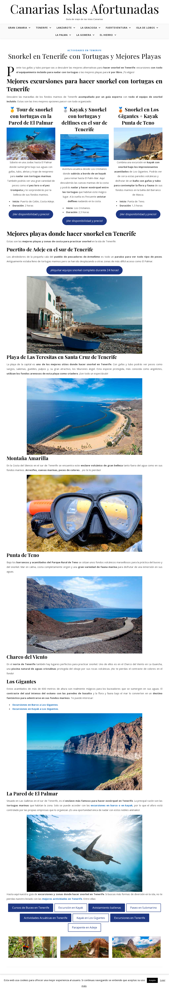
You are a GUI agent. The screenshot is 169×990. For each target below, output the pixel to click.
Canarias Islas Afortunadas (84, 8)
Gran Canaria (17, 27)
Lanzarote (64, 27)
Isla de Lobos (145, 27)
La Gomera (83, 34)
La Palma (61, 34)
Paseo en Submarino (143, 907)
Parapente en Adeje (84, 927)
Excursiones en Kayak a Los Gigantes (35, 708)
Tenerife (42, 27)
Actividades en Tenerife (85, 50)
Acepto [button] (152, 980)
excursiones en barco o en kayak (112, 805)
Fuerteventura (116, 27)
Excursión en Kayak (70, 907)
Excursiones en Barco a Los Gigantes (35, 704)
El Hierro (106, 34)
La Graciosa (89, 27)
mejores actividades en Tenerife (62, 898)
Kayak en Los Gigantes (91, 918)
